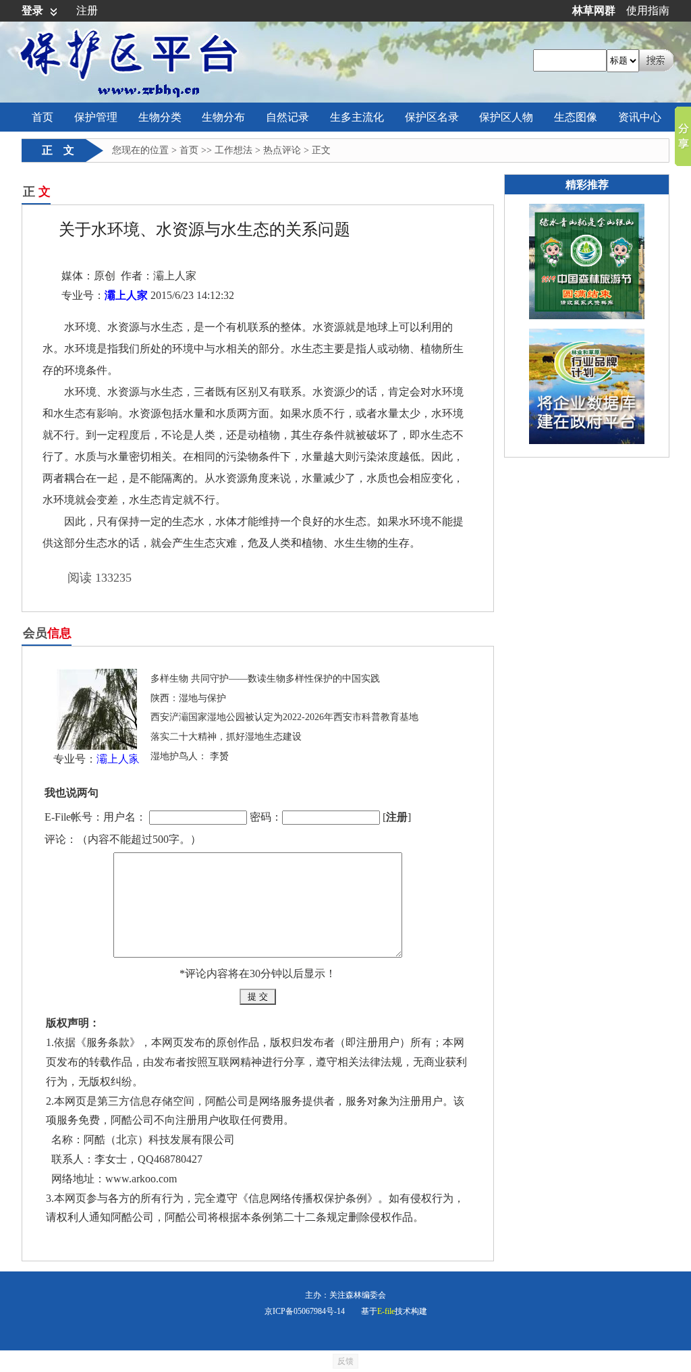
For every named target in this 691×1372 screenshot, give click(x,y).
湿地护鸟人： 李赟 (189, 756)
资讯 (639, 117)
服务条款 (108, 1042)
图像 (575, 117)
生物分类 (160, 117)
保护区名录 (432, 117)
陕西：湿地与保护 (188, 698)
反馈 (345, 1361)
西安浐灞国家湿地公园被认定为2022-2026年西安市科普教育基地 (284, 717)
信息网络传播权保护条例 (307, 1198)
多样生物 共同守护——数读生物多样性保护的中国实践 (265, 679)
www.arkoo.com (141, 1178)
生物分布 (223, 117)
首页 (42, 117)
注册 (87, 10)
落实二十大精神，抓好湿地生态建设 (226, 737)
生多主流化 (357, 117)
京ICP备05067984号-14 (305, 1311)
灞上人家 (126, 295)
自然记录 (287, 117)
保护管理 (95, 117)
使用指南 (647, 10)
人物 (506, 117)
